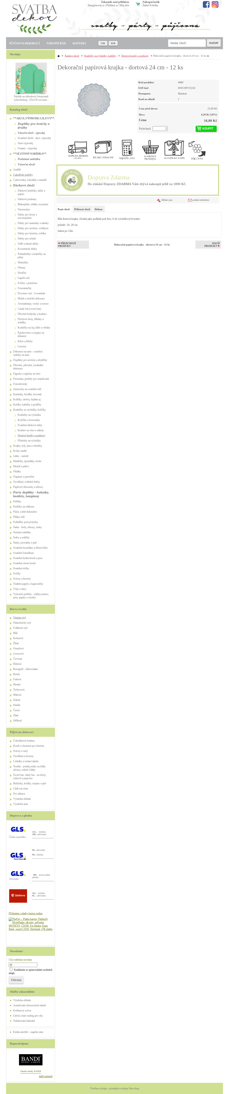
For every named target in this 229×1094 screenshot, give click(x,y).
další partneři (46, 1076)
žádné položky (150, 5)
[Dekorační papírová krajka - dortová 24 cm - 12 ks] (94, 98)
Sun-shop (134, 1088)
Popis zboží (64, 209)
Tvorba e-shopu (98, 1088)
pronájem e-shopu (118, 1088)
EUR (113, 43)
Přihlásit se (112, 5)
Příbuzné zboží (82, 209)
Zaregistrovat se (96, 5)
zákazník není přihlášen (115, 2)
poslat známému (201, 199)
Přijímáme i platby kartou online (25, 913)
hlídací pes (166, 199)
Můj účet (124, 5)
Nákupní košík (151, 2)
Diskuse (99, 209)
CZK (103, 43)
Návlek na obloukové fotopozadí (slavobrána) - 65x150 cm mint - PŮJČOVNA (31, 100)
